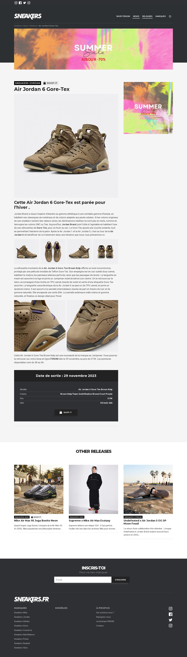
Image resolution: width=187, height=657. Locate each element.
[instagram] (16, 3)
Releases (147, 16)
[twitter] (24, 3)
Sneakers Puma (21, 639)
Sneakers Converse (23, 630)
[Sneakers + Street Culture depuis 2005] (31, 600)
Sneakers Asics (21, 626)
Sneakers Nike (22, 517)
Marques (161, 16)
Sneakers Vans (21, 648)
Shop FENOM (123, 16)
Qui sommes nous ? (105, 612)
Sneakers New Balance (24, 634)
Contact (99, 626)
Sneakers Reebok (22, 643)
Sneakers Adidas (22, 621)
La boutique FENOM (105, 621)
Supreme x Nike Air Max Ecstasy (89, 520)
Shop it (52, 83)
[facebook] (20, 3)
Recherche (170, 16)
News (136, 16)
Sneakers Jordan (27, 83)
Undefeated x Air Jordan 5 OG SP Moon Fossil (145, 522)
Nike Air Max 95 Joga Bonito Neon (36, 520)
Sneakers (18, 26)
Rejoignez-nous (103, 617)
